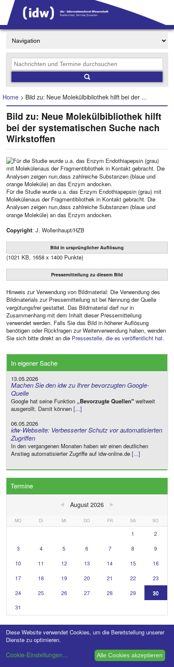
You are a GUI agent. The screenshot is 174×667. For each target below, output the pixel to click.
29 (133, 592)
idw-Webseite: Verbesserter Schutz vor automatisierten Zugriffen (86, 433)
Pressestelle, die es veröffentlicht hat (117, 338)
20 (87, 578)
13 (87, 563)
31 (18, 607)
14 (110, 563)
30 (156, 592)
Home (11, 97)
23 (156, 578)
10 (18, 563)
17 (18, 578)
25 (41, 592)
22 (133, 578)
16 (156, 563)
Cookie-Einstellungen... (37, 655)
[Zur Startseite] (87, 22)
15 (133, 563)
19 (64, 578)
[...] (77, 409)
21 (110, 578)
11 (41, 563)
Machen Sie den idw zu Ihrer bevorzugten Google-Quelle (80, 388)
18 (41, 578)
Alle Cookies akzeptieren (130, 655)
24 (18, 592)
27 (87, 592)
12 (64, 563)
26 (64, 592)
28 (110, 592)
